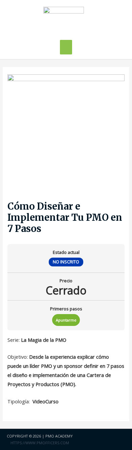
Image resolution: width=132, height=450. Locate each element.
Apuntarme (66, 320)
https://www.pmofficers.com (39, 442)
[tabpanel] (65, 370)
